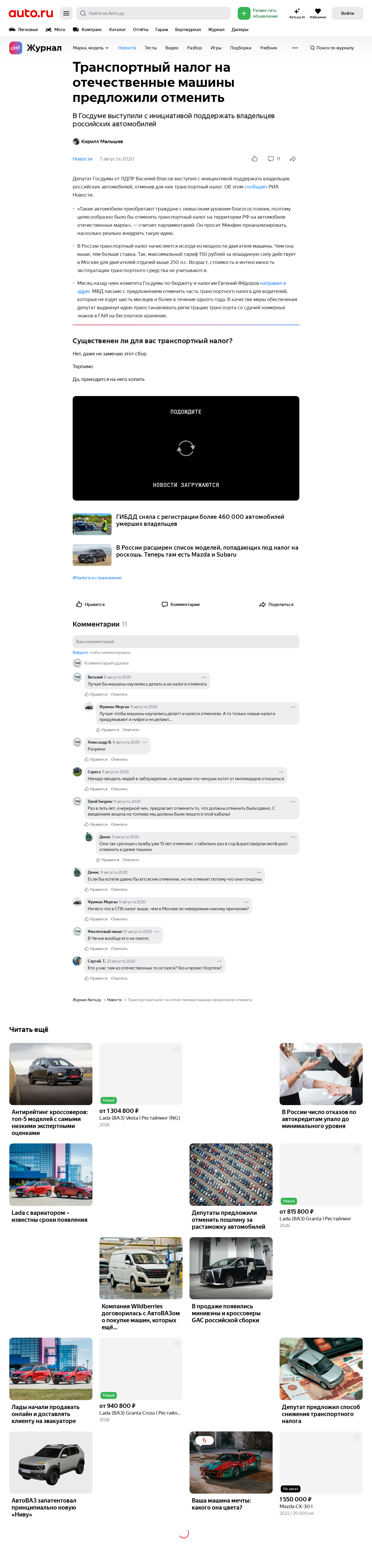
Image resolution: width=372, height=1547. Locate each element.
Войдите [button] (80, 652)
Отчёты (141, 29)
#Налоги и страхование (97, 577)
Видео (171, 48)
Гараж (161, 29)
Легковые (28, 29)
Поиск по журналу (335, 48)
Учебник (268, 48)
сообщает (255, 187)
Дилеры (240, 29)
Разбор (194, 48)
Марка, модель (88, 48)
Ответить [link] (119, 694)
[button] (141, 1074)
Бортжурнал (188, 29)
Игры (216, 48)
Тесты (151, 48)
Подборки (240, 48)
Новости (127, 48)
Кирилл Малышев (102, 141)
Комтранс (92, 29)
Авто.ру (31, 13)
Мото (59, 29)
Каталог (117, 29)
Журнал (216, 29)
